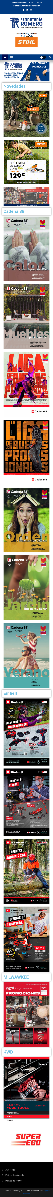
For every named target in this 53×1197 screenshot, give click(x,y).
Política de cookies (14, 1181)
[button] (26, 71)
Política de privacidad (15, 1175)
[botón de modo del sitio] (43, 57)
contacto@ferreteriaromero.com (26, 6)
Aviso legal (10, 1170)
